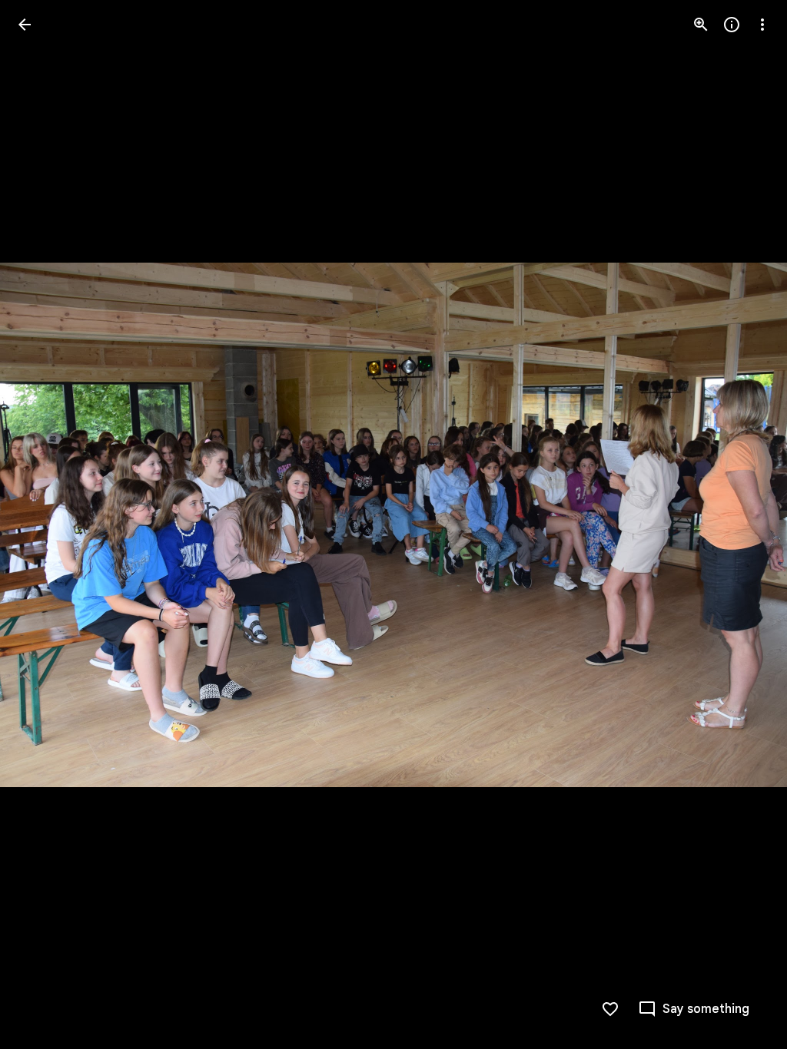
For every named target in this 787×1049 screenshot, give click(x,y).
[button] (43, 524)
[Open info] (731, 24)
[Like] (610, 1009)
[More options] (762, 24)
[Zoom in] (701, 24)
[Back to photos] (24, 24)
